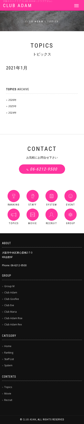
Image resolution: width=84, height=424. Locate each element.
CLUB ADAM (17, 5)
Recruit (8, 400)
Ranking (8, 352)
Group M (9, 286)
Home (7, 346)
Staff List (9, 359)
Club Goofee (11, 299)
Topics (8, 387)
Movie (7, 393)
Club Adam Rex (13, 324)
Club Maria (10, 311)
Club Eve (9, 305)
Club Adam (10, 292)
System (8, 365)
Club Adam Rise (13, 318)
